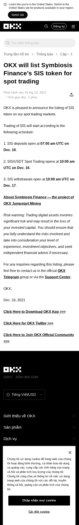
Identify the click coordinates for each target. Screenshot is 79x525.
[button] (46, 26)
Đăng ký (59, 26)
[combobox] (42, 43)
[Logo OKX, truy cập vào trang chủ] (13, 26)
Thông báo (44, 54)
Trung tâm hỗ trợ (16, 54)
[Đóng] (70, 452)
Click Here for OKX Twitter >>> (28, 323)
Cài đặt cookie (39, 511)
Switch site (17, 14)
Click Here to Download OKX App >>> (35, 312)
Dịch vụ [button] (10, 439)
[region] (39, 485)
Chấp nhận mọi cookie (39, 500)
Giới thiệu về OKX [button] (19, 416)
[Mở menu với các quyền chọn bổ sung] (73, 26)
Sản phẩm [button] (13, 427)
